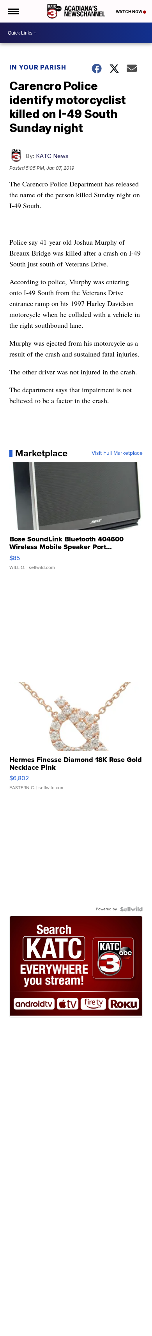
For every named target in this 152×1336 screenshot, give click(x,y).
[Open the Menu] (13, 11)
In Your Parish (37, 67)
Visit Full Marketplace (117, 453)
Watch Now (129, 11)
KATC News (52, 156)
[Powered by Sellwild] (131, 909)
